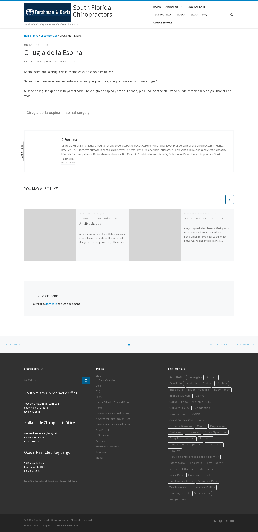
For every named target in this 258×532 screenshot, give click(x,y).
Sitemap (100, 441)
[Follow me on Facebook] (220, 521)
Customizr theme (70, 525)
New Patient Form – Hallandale (112, 413)
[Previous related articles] (220, 199)
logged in (51, 304)
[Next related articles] (229, 199)
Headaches (214, 444)
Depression (218, 426)
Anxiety (212, 377)
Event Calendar (107, 380)
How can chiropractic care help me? (194, 456)
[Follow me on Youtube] (232, 521)
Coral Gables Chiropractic (187, 420)
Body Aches (222, 389)
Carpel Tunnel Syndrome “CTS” (190, 402)
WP (38, 525)
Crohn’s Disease (180, 426)
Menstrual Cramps (182, 469)
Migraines (206, 469)
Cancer (201, 395)
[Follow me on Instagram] (226, 521)
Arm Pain (175, 383)
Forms (99, 396)
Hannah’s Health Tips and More (112, 402)
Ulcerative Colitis (203, 487)
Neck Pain (176, 475)
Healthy (174, 450)
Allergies (196, 377)
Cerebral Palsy (179, 408)
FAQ (98, 391)
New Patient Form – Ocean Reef (113, 419)
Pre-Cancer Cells (181, 481)
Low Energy (215, 462)
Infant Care (177, 462)
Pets (208, 475)
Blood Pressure (198, 389)
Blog (35, 35)
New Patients (103, 430)
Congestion (202, 408)
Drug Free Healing (182, 438)
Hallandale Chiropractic (185, 444)
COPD (196, 414)
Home (27, 35)
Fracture (206, 438)
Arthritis (192, 383)
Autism (222, 383)
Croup (201, 426)
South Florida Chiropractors (51, 520)
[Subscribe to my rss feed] (214, 521)
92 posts (68, 162)
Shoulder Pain (207, 481)
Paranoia (194, 475)
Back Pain (176, 389)
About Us (100, 376)
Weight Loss (177, 499)
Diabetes (175, 432)
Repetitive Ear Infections (203, 218)
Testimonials (102, 452)
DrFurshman (35, 61)
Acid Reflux (177, 377)
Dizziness (193, 432)
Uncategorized (49, 35)
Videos (99, 457)
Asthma (208, 383)
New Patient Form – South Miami (113, 424)
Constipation (178, 414)
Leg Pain (196, 462)
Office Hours (102, 435)
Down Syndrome (216, 432)
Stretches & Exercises (107, 446)
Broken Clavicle (180, 395)
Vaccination (202, 493)
